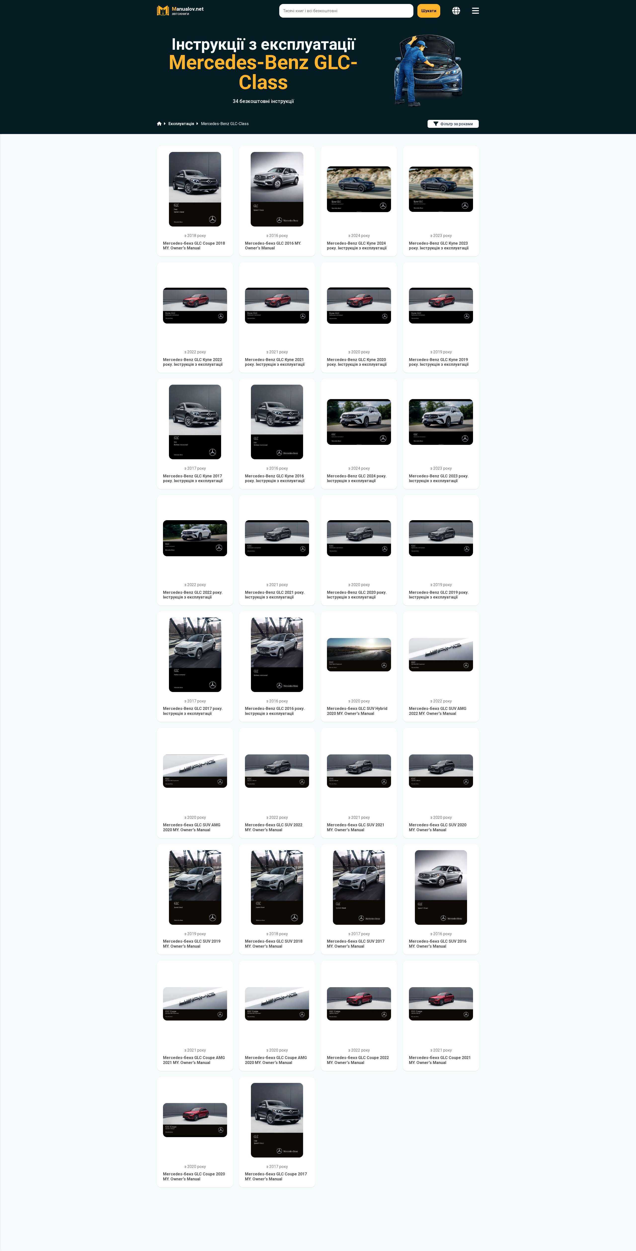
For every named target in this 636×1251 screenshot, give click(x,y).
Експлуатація (181, 123)
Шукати (428, 10)
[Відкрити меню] (475, 11)
